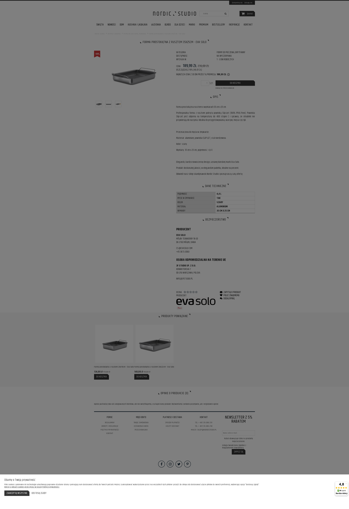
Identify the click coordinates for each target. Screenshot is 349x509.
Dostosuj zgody (39, 493)
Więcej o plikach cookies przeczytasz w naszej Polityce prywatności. (32, 487)
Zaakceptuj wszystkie (17, 493)
